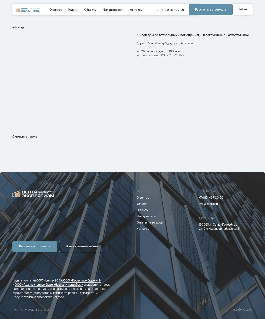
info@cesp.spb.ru (210, 204)
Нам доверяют (113, 10)
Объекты (90, 10)
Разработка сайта (242, 309)
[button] (211, 9)
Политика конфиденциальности (30, 309)
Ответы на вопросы (150, 222)
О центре (55, 10)
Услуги (72, 10)
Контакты (135, 10)
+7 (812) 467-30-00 (172, 10)
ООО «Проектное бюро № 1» (82, 280)
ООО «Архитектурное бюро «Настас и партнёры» (49, 284)
